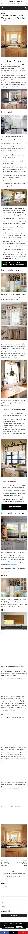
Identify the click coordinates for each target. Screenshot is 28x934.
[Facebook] (4, 932)
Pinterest (14, 495)
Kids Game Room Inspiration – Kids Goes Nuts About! (6, 864)
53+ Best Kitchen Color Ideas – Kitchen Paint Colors (21, 864)
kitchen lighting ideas (19, 256)
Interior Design (8, 11)
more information (11, 927)
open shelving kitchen (10, 245)
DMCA (10, 923)
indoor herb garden (11, 564)
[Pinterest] (23, 932)
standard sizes (19, 167)
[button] (2, 8)
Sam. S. (2, 22)
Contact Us (21, 923)
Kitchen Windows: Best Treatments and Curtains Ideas (13, 18)
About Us (6, 923)
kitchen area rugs (15, 782)
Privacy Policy (15, 923)
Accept (19, 927)
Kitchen (13, 11)
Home (2, 11)
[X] (13, 932)
